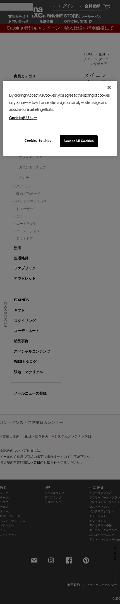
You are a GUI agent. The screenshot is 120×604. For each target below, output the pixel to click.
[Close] (109, 87)
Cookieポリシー (23, 117)
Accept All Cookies (79, 141)
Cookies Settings (38, 141)
